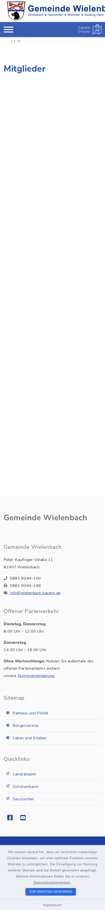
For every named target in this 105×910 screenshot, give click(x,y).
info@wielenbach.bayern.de (35, 593)
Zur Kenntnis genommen (50, 891)
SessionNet (23, 799)
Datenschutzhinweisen (52, 882)
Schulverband (25, 786)
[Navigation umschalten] (8, 29)
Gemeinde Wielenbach (45, 517)
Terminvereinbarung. (36, 675)
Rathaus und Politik (31, 713)
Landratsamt (24, 774)
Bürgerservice (26, 725)
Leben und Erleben (30, 738)
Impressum (52, 905)
